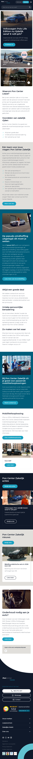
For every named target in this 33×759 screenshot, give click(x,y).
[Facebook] (3, 738)
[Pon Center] (7, 2)
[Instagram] (6, 738)
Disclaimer (5, 741)
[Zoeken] (30, 7)
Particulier (19, 2)
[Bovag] (7, 753)
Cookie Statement (7, 749)
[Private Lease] (11, 753)
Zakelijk (26, 2)
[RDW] (15, 753)
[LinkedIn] (11, 738)
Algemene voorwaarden (8, 744)
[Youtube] (8, 738)
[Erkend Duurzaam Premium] (3, 753)
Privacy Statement (7, 746)
